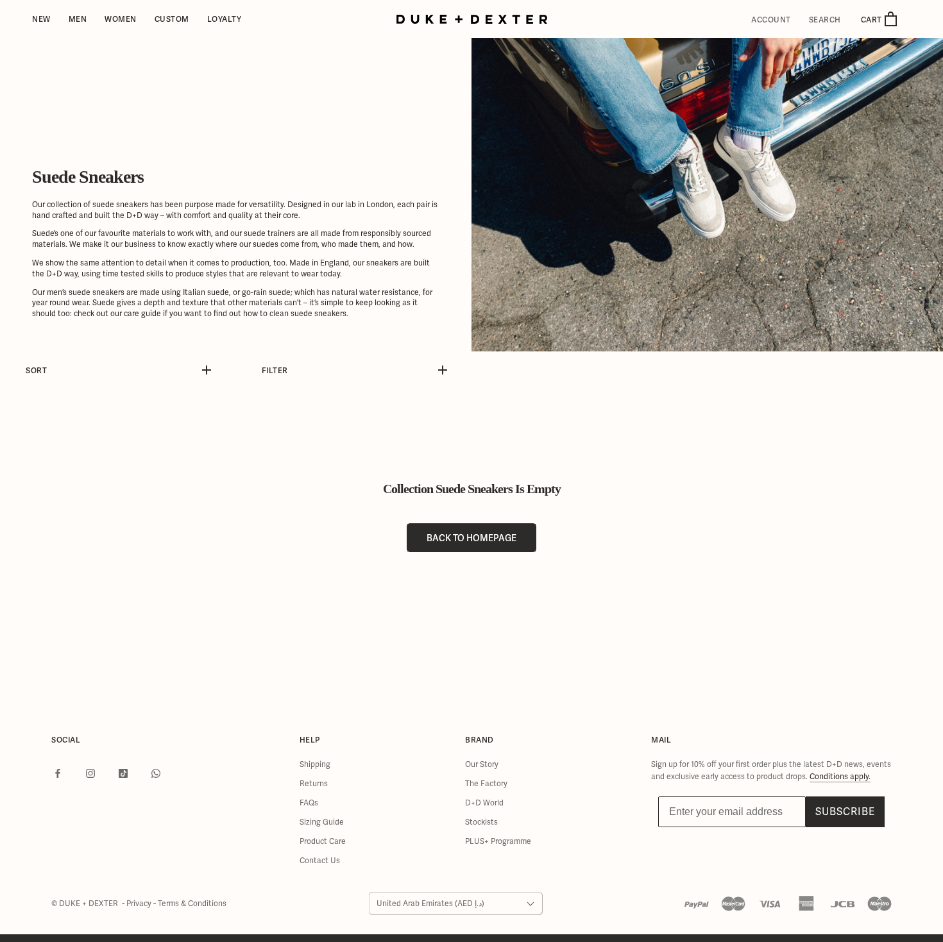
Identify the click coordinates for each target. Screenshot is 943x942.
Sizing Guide (322, 822)
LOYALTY (224, 18)
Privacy (139, 903)
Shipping (315, 764)
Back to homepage (471, 538)
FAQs (309, 803)
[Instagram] (90, 773)
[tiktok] (123, 773)
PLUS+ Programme (498, 841)
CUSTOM (172, 18)
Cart (872, 19)
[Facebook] (57, 773)
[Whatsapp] (155, 773)
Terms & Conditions (192, 903)
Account (771, 20)
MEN (78, 18)
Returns (314, 783)
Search (825, 20)
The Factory (486, 783)
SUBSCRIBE (845, 811)
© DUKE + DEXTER (85, 903)
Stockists (481, 822)
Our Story (481, 764)
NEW (41, 18)
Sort (36, 370)
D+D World (484, 803)
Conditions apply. (840, 776)
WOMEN (121, 18)
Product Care (323, 841)
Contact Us (320, 860)
